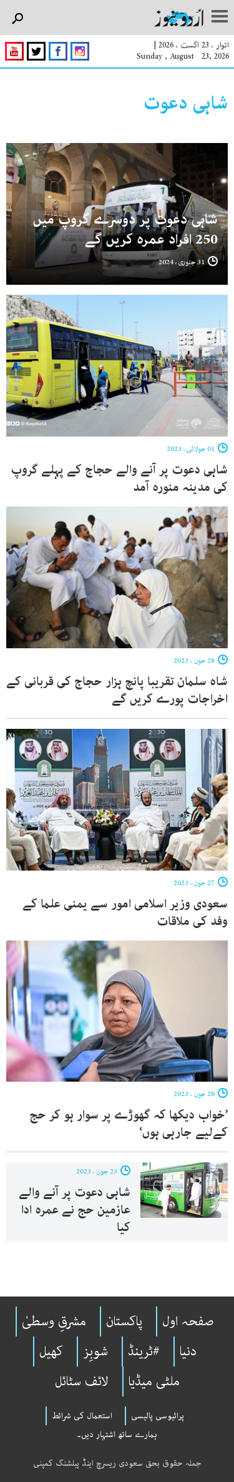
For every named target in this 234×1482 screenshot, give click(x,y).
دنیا (188, 1351)
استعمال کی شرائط (82, 1416)
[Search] (17, 19)
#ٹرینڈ (144, 1351)
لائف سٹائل (82, 1381)
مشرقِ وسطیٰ (54, 1321)
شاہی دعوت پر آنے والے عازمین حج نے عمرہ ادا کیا (74, 1210)
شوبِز (95, 1351)
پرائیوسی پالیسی (157, 1416)
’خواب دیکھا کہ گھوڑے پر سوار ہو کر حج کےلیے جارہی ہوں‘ (128, 1123)
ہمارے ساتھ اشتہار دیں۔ (117, 1434)
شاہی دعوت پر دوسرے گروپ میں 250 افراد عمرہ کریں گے (125, 229)
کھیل (51, 1351)
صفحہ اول (188, 1321)
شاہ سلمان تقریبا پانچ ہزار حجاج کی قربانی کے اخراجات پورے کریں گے (117, 690)
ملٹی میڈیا (154, 1381)
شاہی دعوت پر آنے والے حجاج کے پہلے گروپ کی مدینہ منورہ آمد (119, 478)
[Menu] (220, 17)
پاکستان (124, 1321)
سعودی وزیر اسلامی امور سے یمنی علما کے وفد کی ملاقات (125, 912)
